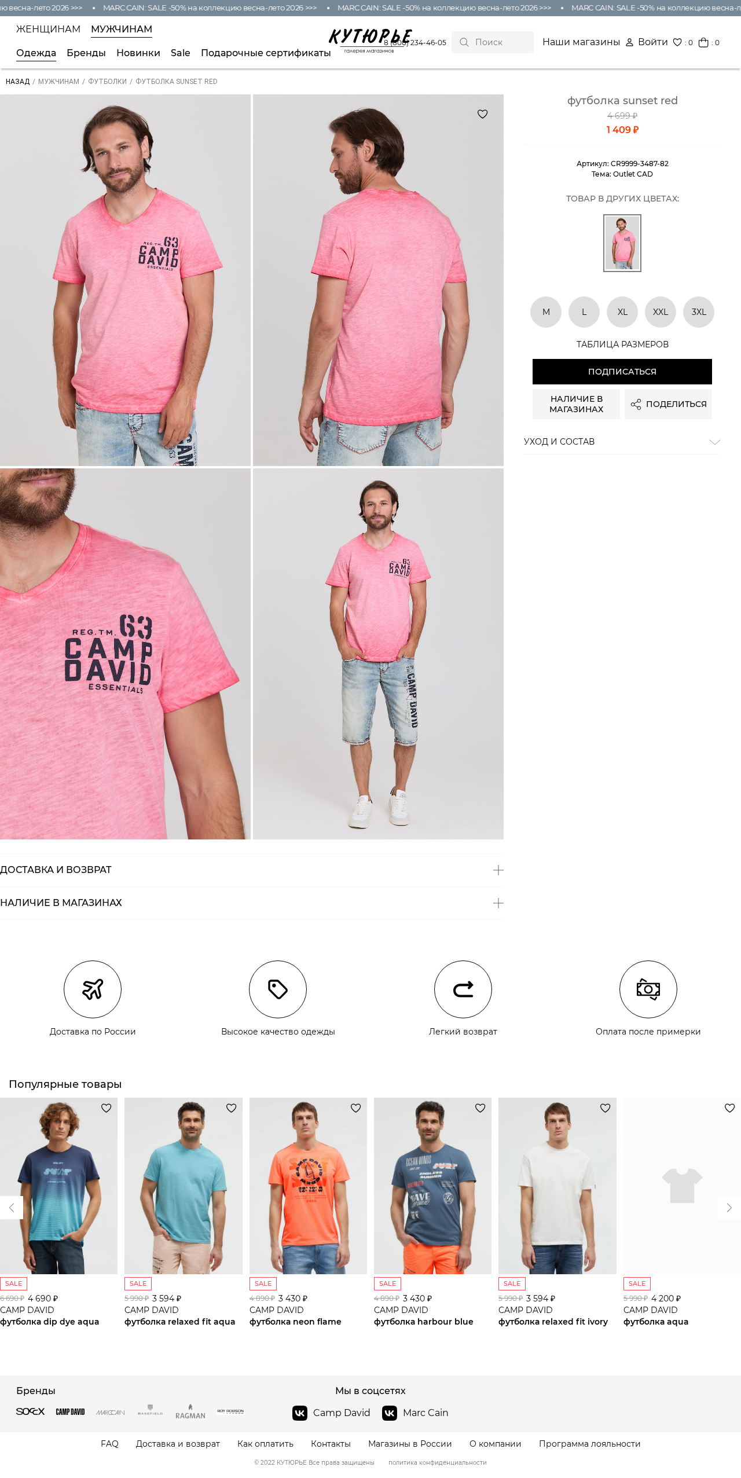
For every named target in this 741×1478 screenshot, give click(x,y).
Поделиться (676, 404)
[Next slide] (11, 1207)
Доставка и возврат (178, 1444)
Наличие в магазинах (576, 404)
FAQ (110, 1444)
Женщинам (48, 29)
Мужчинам (121, 29)
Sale (180, 53)
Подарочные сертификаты (266, 53)
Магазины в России (410, 1444)
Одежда (36, 53)
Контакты (331, 1444)
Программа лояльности (590, 1444)
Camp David (341, 1412)
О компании (495, 1444)
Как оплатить (265, 1444)
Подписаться (622, 371)
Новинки (138, 53)
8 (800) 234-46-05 (415, 42)
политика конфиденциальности (437, 1462)
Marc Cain (426, 1412)
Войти (653, 42)
